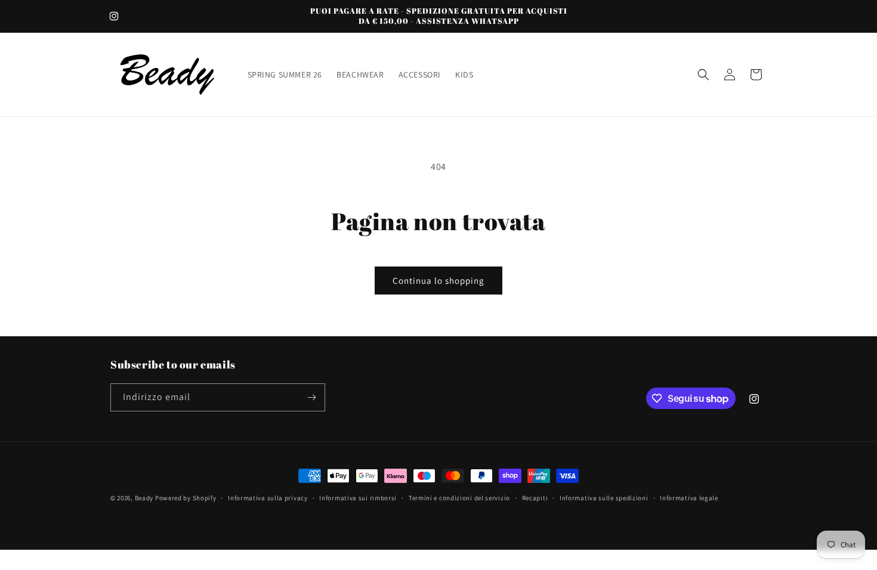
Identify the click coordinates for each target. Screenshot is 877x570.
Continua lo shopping (438, 280)
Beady (144, 498)
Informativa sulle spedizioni (604, 498)
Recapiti (535, 498)
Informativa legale (689, 498)
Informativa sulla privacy (268, 498)
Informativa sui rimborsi (358, 498)
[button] (703, 74)
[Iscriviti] (311, 397)
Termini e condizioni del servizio (459, 498)
